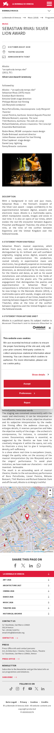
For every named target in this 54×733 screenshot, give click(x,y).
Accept (27, 383)
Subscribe (7, 677)
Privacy (23, 702)
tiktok (11, 690)
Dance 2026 (8, 596)
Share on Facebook (15, 565)
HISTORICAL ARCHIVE (12, 613)
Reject (27, 402)
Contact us (8, 638)
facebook (24, 690)
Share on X (23, 565)
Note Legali (11, 702)
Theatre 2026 (9, 608)
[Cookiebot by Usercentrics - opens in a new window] (33, 328)
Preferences (25, 393)
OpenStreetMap (38, 551)
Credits (44, 702)
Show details (38, 374)
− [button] (50, 494)
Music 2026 (8, 602)
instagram (17, 690)
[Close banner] (50, 328)
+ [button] (50, 490)
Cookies (34, 702)
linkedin (43, 690)
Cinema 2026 (8, 591)
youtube (30, 690)
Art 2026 (7, 579)
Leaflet (28, 551)
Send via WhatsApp (38, 565)
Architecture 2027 (12, 585)
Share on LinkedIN (31, 565)
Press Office (8, 659)
